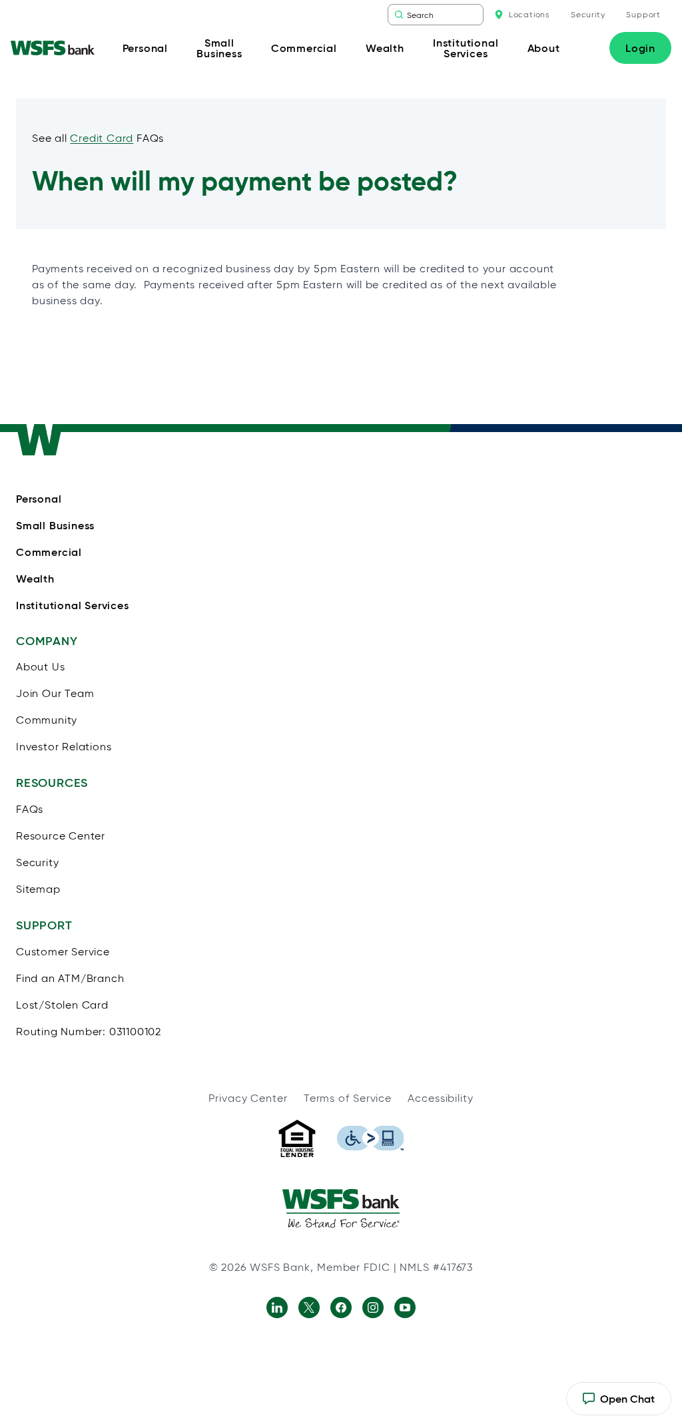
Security (588, 14)
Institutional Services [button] (465, 48)
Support (643, 14)
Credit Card (101, 138)
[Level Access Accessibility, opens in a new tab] (370, 1138)
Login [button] (640, 48)
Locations (529, 14)
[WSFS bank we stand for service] (341, 1208)
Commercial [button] (304, 48)
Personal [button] (145, 48)
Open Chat (618, 1403)
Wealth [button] (385, 48)
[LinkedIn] (277, 1307)
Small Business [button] (219, 48)
